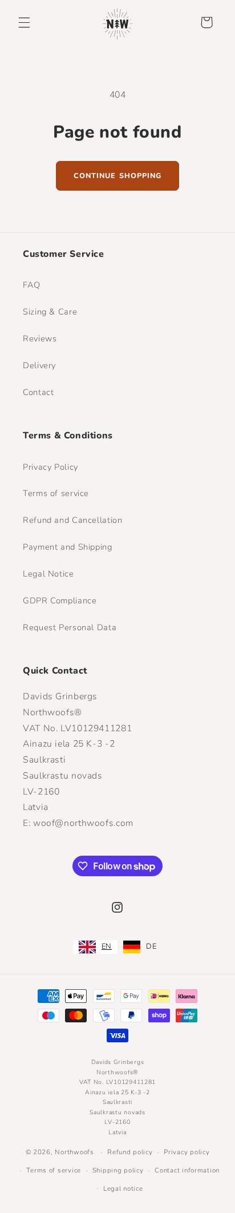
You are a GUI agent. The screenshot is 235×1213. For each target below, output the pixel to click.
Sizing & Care (50, 311)
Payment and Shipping (67, 547)
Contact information (187, 1170)
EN (107, 946)
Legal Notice (48, 573)
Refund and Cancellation (73, 520)
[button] (24, 22)
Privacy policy (186, 1151)
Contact (38, 392)
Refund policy (130, 1151)
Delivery (39, 365)
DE (151, 946)
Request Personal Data (69, 627)
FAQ (31, 285)
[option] (140, 947)
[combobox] (95, 947)
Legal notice (123, 1188)
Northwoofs (74, 1151)
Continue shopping (117, 175)
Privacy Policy (50, 467)
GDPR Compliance (59, 600)
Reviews (39, 338)
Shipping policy (118, 1170)
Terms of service (56, 493)
